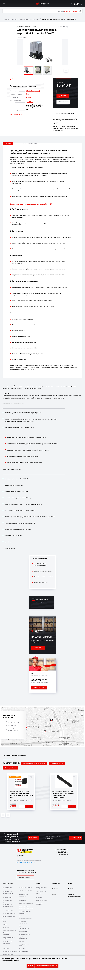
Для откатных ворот (8, 919)
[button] (66, 70)
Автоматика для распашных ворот (8, 892)
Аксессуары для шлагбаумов (7, 942)
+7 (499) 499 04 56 (13, 722)
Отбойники (6, 948)
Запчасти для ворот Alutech (41, 888)
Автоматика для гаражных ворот (7, 896)
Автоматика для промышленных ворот (9, 901)
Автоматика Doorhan (57, 763)
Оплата (54, 894)
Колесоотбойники (8, 954)
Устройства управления (25, 918)
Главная (5, 19)
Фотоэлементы (23, 931)
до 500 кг (29, 102)
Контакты (71, 889)
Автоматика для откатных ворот (29, 19)
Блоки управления (24, 928)
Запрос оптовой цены (65, 114)
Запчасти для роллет (24, 906)
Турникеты (6, 927)
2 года (28, 97)
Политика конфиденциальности (74, 895)
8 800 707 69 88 (39, 680)
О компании (56, 883)
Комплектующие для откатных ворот (34, 763)
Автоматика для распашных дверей (8, 909)
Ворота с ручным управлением (24, 899)
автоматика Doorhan (70, 11)
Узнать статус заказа (24, 877)
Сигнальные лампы (24, 934)
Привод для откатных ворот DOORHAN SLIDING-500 (21, 795)
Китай (28, 94)
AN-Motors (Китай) (33, 91)
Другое (21, 926)
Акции (70, 883)
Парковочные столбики (25, 887)
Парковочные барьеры (25, 890)
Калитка (5, 924)
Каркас (5, 921)
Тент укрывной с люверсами (23, 952)
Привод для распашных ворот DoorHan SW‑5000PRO (63, 795)
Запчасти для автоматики (26, 909)
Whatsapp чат (33, 837)
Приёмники (22, 916)
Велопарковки (7, 946)
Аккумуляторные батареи (24, 944)
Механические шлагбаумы (7, 933)
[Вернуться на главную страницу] (42, 3)
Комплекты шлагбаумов (9, 930)
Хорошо (30, 965)
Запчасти (38, 883)
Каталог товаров (5, 11)
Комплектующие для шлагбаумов (9, 937)
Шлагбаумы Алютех (10, 768)
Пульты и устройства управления (24, 912)
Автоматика (13, 19)
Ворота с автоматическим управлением (23, 894)
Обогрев (21, 941)
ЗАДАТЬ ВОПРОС (39, 687)
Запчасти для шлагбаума (26, 903)
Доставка (55, 889)
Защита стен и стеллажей (10, 951)
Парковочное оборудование (23, 922)
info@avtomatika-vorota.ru (27, 862)
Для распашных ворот (9, 916)
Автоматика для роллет (9, 913)
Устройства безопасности (23, 937)
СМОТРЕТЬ (38, 648)
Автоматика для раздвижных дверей (8, 905)
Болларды (22, 948)
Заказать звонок (76, 837)
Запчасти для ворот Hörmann (41, 892)
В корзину (64, 96)
